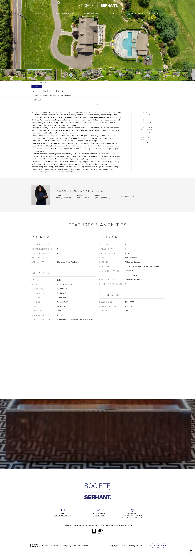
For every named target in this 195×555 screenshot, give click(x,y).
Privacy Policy (135, 545)
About (48, 13)
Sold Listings (110, 13)
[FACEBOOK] (158, 546)
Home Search (137, 13)
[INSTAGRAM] (153, 546)
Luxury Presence (80, 545)
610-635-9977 (98, 516)
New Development (65, 13)
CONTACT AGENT (128, 197)
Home (38, 13)
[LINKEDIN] (163, 546)
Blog (124, 13)
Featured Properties (89, 13)
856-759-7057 (83, 198)
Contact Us (154, 13)
